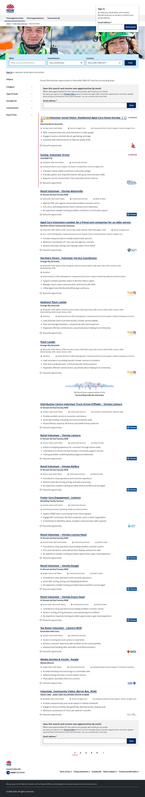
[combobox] (27, 63)
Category (10, 87)
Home (8, 24)
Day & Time (11, 115)
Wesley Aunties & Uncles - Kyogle (59, 659)
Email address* (105, 22)
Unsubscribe (96, 771)
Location (90, 58)
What (11, 58)
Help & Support (109, 771)
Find (130, 63)
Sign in (9, 72)
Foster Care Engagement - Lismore (60, 497)
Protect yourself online (128, 771)
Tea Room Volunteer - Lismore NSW (61, 628)
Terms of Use (65, 771)
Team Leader (47, 342)
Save (131, 105)
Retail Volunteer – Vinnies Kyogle (59, 565)
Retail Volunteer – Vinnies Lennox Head (63, 534)
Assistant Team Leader (53, 302)
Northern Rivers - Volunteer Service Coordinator (68, 258)
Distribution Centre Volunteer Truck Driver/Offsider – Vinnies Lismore (81, 404)
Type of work (12, 94)
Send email (131, 27)
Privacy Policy (69, 94)
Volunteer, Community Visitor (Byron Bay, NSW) (68, 691)
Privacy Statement (81, 771)
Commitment (54, 58)
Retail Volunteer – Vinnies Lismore (60, 435)
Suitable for (11, 101)
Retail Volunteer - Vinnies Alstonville (61, 191)
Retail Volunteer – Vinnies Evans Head (62, 596)
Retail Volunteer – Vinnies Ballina (59, 466)
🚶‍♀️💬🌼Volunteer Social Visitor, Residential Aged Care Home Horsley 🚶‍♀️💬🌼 (83, 119)
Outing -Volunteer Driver (55, 154)
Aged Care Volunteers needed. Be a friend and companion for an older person (85, 222)
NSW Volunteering (20, 24)
